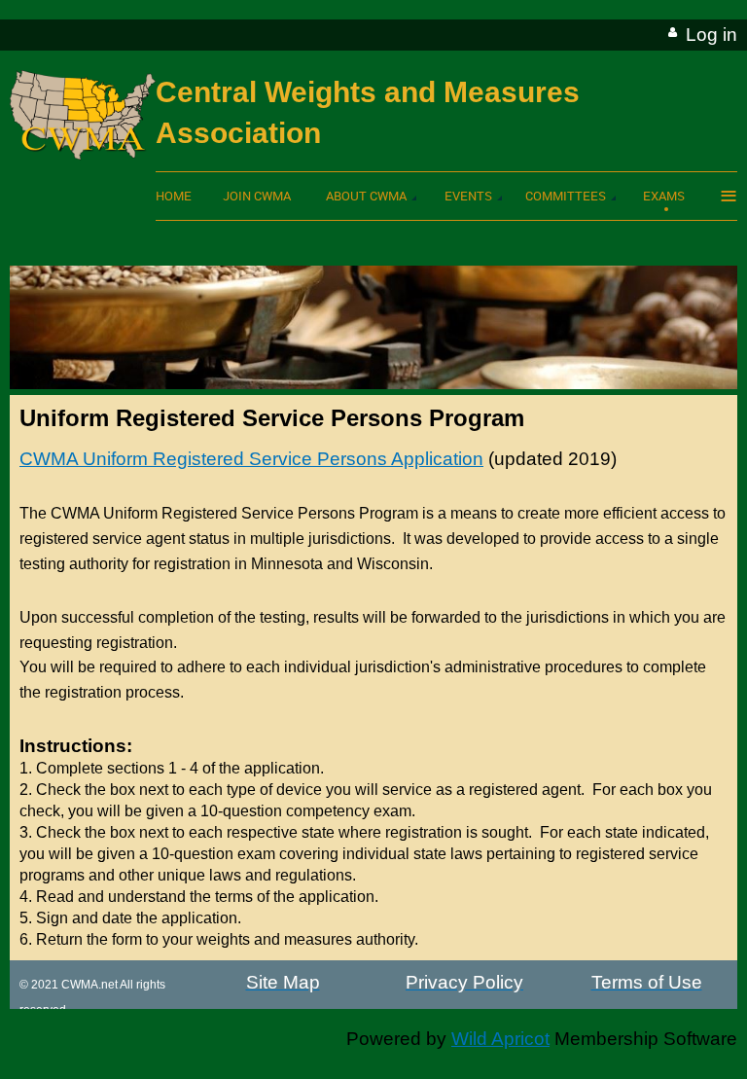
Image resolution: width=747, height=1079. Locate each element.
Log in (711, 34)
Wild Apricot (500, 1038)
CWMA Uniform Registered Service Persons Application (251, 459)
